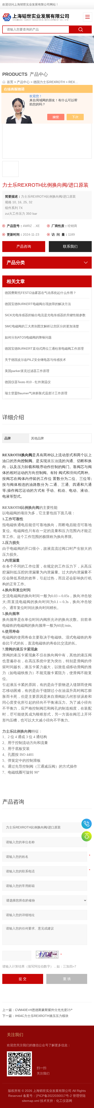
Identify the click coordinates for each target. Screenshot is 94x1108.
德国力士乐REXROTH (49, 82)
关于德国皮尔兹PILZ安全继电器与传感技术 (35, 360)
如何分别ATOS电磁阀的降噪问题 (28, 337)
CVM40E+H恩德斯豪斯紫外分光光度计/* (43, 1010)
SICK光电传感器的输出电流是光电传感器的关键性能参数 (45, 315)
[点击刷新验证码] (47, 954)
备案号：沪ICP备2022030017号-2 (47, 1096)
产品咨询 (23, 246)
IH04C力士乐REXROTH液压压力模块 (41, 1016)
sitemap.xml (30, 1101)
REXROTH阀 (77, 82)
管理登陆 (79, 1096)
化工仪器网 (64, 1101)
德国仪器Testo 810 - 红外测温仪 (28, 382)
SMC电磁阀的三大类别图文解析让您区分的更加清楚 (42, 326)
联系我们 (70, 246)
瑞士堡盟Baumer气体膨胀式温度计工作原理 (36, 393)
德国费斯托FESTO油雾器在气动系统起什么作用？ (40, 293)
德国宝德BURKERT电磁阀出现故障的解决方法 (38, 304)
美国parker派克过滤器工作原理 (27, 371)
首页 (10, 82)
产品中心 (23, 82)
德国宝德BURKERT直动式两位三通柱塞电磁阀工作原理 (44, 348)
